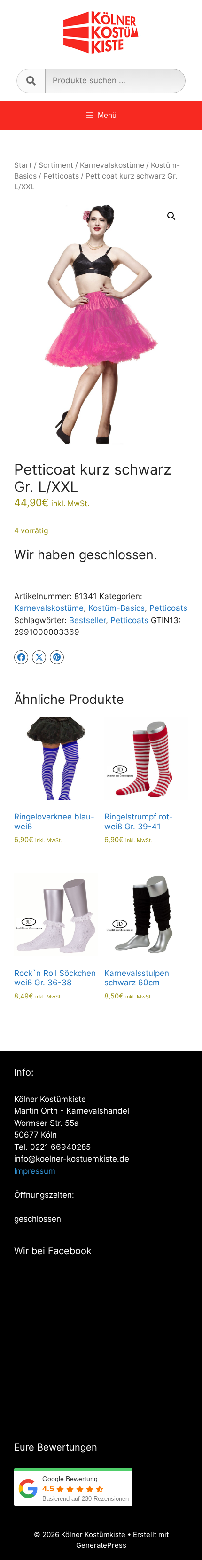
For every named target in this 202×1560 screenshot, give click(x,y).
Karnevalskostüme (112, 165)
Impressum (34, 1171)
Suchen (30, 81)
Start (23, 165)
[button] (171, 216)
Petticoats (61, 176)
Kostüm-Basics (116, 608)
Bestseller (87, 620)
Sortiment (56, 165)
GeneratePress (101, 1545)
